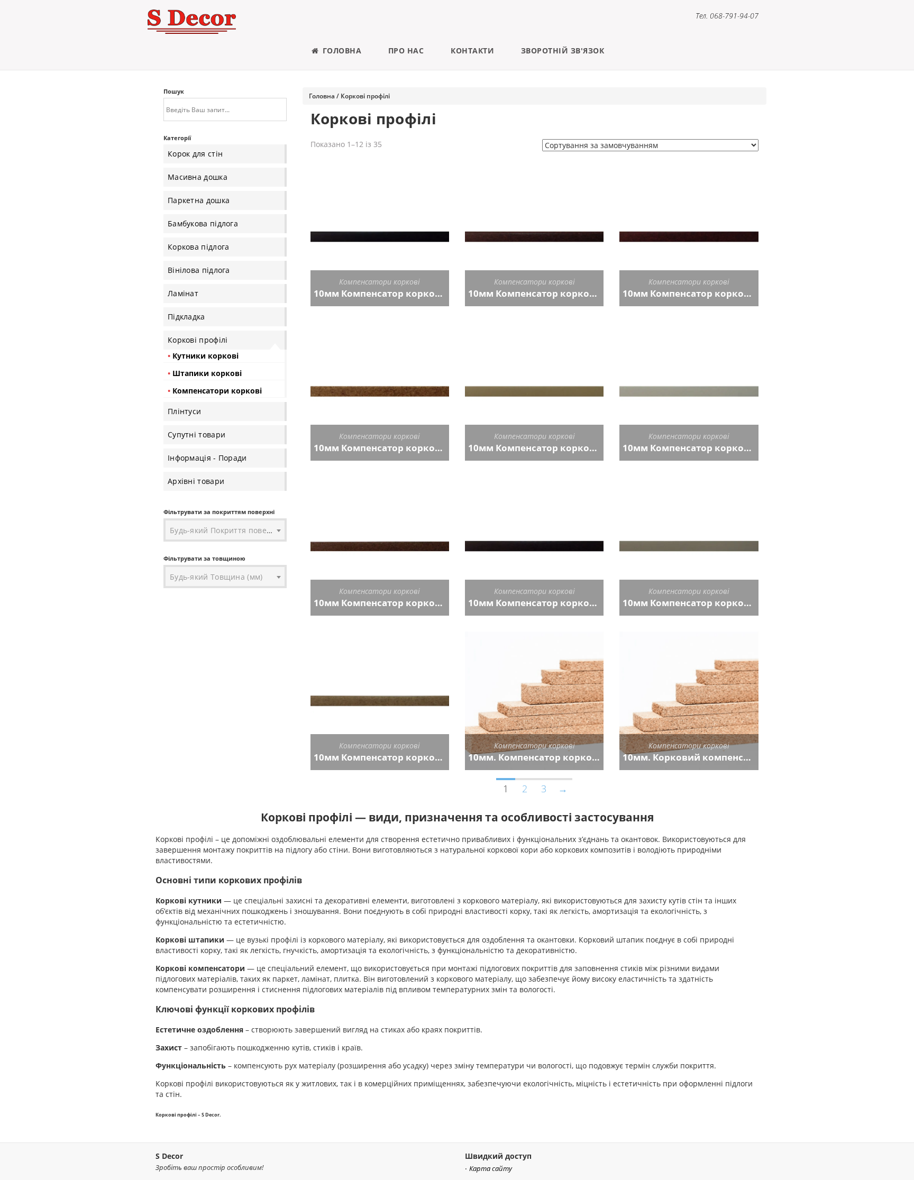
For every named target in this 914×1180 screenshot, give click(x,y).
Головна (340, 50)
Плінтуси (184, 411)
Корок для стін (195, 154)
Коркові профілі (198, 340)
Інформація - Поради (207, 458)
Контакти (472, 50)
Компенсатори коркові (217, 391)
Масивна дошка (197, 177)
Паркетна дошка (199, 200)
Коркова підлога (199, 247)
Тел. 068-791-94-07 (727, 16)
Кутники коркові (205, 356)
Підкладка (186, 317)
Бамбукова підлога (203, 223)
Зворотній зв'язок (563, 50)
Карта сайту (490, 1168)
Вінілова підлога (199, 270)
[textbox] (225, 530)
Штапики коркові (207, 373)
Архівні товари (196, 481)
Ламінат (183, 293)
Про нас (406, 50)
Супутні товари (196, 434)
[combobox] (225, 530)
